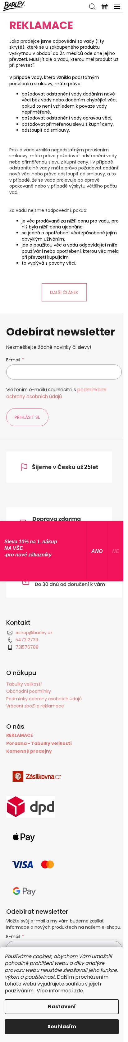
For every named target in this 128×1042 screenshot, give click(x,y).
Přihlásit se (27, 417)
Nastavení (62, 1006)
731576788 (27, 647)
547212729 (27, 640)
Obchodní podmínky (28, 691)
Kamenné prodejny (29, 751)
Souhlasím (62, 1026)
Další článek (64, 292)
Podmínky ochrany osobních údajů (44, 699)
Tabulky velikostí (24, 684)
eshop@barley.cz (34, 632)
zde (78, 990)
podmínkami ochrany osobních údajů (56, 393)
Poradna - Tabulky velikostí (39, 743)
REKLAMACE (19, 735)
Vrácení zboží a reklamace (35, 706)
